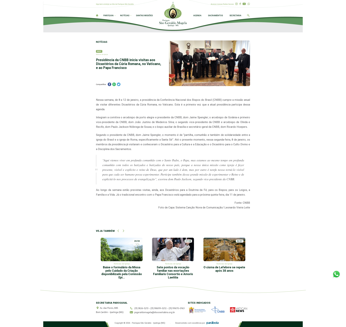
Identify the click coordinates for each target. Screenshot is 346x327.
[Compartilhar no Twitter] (118, 85)
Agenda (197, 15)
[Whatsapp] (248, 4)
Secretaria (235, 15)
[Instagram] (236, 4)
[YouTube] (244, 4)
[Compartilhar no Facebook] (109, 85)
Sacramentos (215, 15)
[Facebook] (240, 4)
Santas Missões (144, 15)
